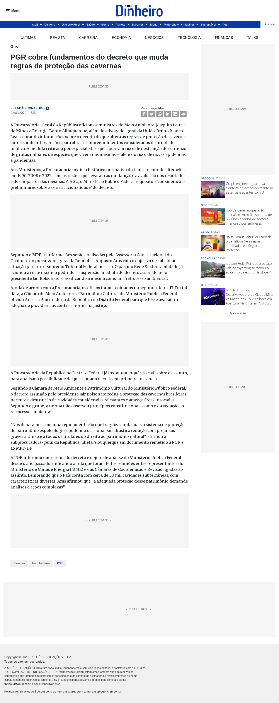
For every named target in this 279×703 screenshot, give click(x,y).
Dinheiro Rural (71, 24)
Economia (121, 38)
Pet (225, 24)
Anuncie (270, 24)
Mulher (189, 24)
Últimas (28, 38)
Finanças (224, 38)
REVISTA (57, 38)
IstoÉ (35, 24)
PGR (60, 563)
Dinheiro (49, 24)
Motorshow (171, 24)
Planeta (120, 24)
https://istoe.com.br (18, 684)
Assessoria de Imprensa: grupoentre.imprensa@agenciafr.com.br (80, 691)
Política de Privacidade (19, 691)
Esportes (138, 24)
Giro (14, 46)
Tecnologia (189, 38)
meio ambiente (41, 563)
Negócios (154, 38)
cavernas (19, 563)
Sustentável (208, 24)
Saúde (91, 24)
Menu (153, 24)
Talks (252, 38)
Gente (105, 24)
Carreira (88, 38)
